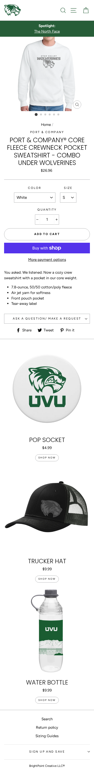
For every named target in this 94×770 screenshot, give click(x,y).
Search (47, 719)
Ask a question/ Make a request (47, 318)
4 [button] (50, 115)
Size (68, 188)
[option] (47, 28)
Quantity (47, 209)
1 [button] (36, 114)
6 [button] (58, 115)
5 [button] (54, 115)
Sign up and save (47, 751)
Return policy (47, 727)
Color (34, 188)
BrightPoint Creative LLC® (47, 766)
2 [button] (41, 115)
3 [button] (45, 115)
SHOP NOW (47, 457)
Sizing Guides (47, 736)
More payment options (47, 259)
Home (46, 124)
